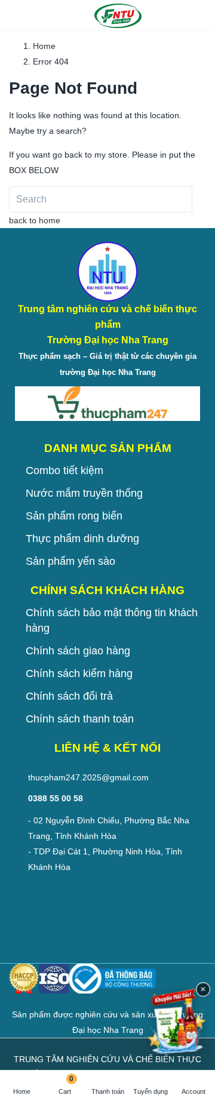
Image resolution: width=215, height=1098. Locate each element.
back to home (34, 220)
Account (193, 1091)
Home (21, 1091)
